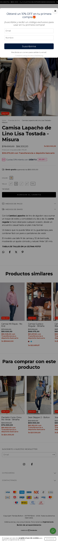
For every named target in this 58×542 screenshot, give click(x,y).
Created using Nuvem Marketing (29, 56)
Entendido (50, 539)
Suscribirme (29, 46)
